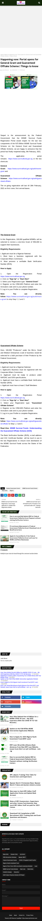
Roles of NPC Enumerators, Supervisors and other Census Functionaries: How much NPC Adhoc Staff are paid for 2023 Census (24, 804)
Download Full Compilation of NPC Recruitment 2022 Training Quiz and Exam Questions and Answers (25, 815)
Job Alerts (22, 854)
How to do (22, 869)
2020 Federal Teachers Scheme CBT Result (13, 875)
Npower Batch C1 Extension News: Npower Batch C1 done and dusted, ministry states (25, 784)
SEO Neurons (13, 918)
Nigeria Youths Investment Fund (11, 863)
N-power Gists (14, 854)
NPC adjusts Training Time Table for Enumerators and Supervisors (23, 776)
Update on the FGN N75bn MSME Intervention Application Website (19, 679)
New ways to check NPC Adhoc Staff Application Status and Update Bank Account (23, 793)
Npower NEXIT (22, 857)
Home (2, 54)
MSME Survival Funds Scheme (30, 488)
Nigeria (6, 54)
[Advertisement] (21, 25)
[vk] (10, 706)
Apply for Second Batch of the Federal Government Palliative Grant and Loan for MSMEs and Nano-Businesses (24, 538)
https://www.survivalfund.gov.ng (20, 159)
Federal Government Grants (13, 488)
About (15, 915)
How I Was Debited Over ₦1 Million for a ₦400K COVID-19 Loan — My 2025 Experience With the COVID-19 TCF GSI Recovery (20, 673)
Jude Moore (5, 70)
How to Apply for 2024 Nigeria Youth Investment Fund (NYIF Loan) (19, 682)
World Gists (30, 869)
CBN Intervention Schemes (9, 857)
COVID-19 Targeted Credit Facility (27, 860)
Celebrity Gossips (7, 872)
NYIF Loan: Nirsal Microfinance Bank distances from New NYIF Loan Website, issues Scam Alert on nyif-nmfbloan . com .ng (20, 686)
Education (16, 872)
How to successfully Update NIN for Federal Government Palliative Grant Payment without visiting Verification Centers (25, 518)
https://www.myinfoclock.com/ (29, 918)
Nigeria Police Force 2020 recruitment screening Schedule (17, 866)
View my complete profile (6, 660)
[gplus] (10, 702)
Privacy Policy (29, 915)
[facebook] (10, 697)
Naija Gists (4, 490)
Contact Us (21, 915)
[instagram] (31, 702)
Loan (36, 866)
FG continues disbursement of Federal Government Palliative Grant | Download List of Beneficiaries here (25, 528)
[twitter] (31, 697)
